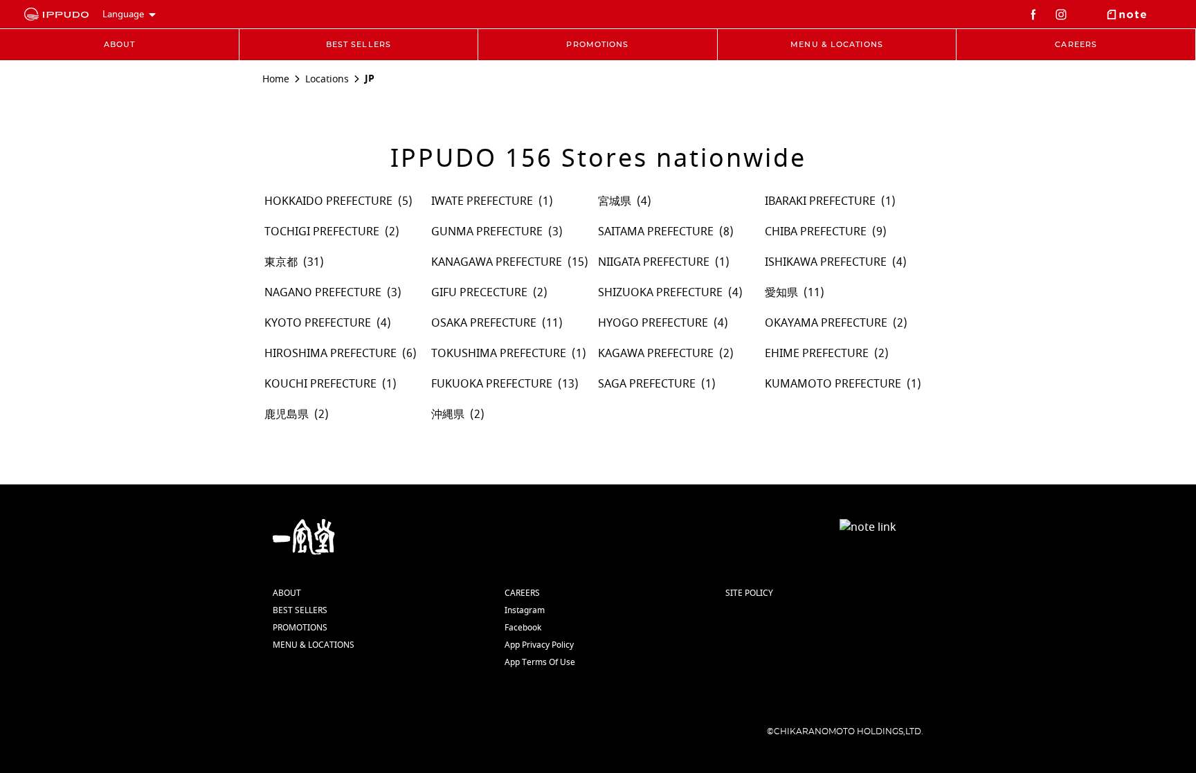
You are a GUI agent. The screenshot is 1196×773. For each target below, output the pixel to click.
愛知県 (781, 292)
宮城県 (614, 201)
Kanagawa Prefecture (496, 262)
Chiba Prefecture (816, 232)
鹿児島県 (286, 414)
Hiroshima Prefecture (330, 353)
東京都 (281, 262)
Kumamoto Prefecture (833, 384)
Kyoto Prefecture (317, 323)
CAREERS (522, 593)
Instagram (525, 610)
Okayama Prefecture (826, 323)
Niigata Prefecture (653, 262)
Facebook (523, 627)
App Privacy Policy (539, 645)
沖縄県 (447, 414)
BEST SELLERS (300, 610)
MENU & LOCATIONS (313, 645)
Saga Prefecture (647, 384)
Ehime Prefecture (817, 353)
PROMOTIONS (300, 627)
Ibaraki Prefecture (820, 201)
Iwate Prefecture (482, 201)
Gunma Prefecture (487, 232)
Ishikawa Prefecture (826, 262)
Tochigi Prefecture (321, 232)
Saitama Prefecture (656, 232)
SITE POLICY (749, 593)
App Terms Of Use (540, 662)
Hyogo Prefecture (653, 323)
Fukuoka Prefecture (491, 384)
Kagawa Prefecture (656, 353)
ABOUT (287, 593)
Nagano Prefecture (322, 292)
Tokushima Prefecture (498, 353)
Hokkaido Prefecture (328, 201)
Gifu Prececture (479, 292)
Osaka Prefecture (483, 323)
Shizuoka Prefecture (660, 292)
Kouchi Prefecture (320, 384)
